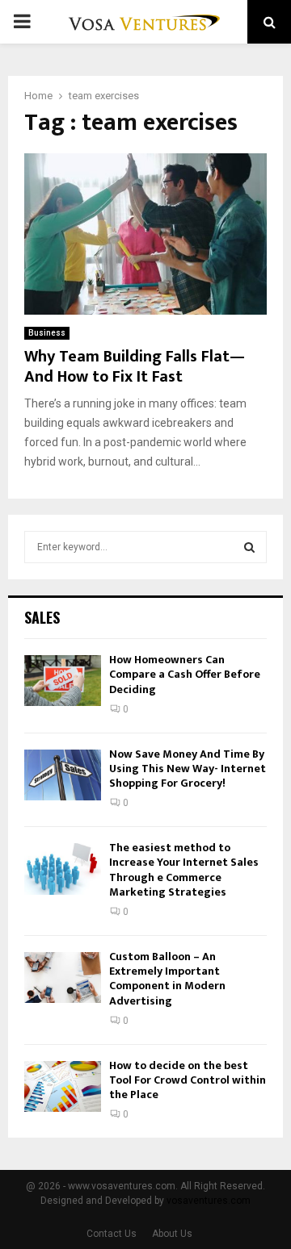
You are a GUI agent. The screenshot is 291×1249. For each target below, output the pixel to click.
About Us (172, 1233)
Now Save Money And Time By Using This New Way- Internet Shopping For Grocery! (187, 768)
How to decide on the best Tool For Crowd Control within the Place (187, 1080)
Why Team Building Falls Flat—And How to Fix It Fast (134, 367)
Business (46, 332)
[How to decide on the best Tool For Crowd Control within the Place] (62, 1086)
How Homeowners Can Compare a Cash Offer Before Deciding (184, 674)
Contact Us (111, 1233)
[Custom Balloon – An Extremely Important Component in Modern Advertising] (62, 977)
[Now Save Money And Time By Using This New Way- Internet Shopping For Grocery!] (62, 775)
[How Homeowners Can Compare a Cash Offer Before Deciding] (62, 680)
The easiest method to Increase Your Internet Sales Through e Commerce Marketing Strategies (184, 869)
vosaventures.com (209, 1200)
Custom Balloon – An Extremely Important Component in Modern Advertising (167, 978)
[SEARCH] (249, 547)
